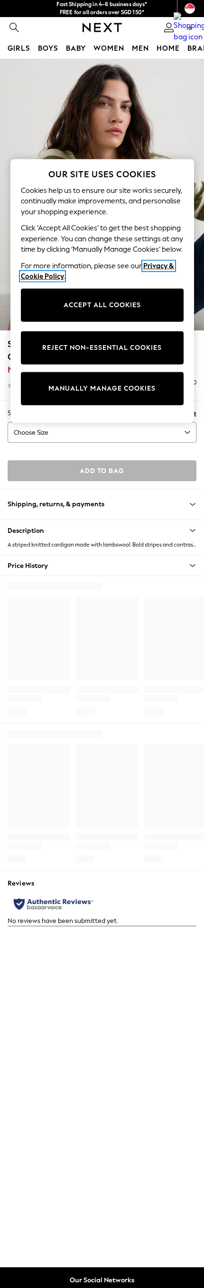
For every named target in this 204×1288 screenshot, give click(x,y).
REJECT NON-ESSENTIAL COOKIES (102, 348)
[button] (102, 530)
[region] (102, 290)
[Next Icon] (102, 27)
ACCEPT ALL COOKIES (102, 305)
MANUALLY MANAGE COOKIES (102, 388)
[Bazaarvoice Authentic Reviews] (53, 904)
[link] (14, 27)
